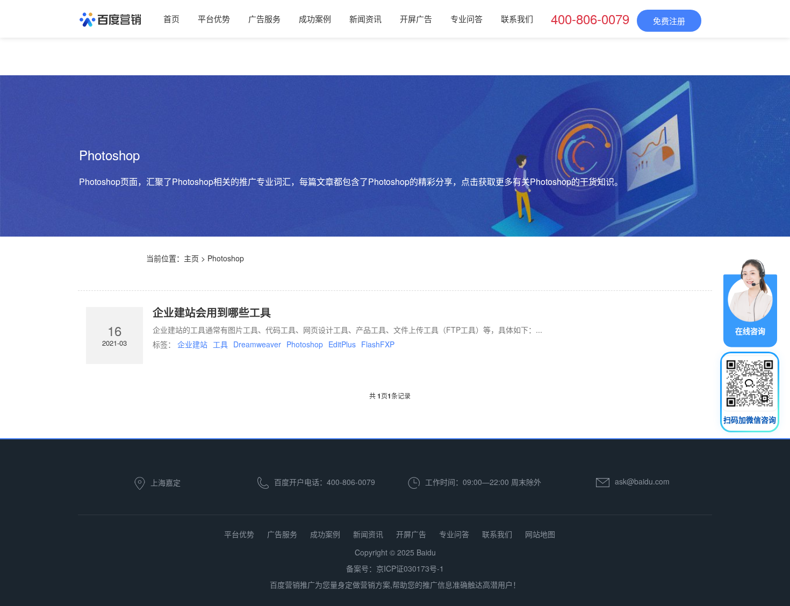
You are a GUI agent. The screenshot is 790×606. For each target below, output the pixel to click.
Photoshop (304, 344)
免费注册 (669, 20)
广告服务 (264, 18)
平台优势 (214, 18)
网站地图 (540, 534)
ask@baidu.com (642, 481)
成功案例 (315, 18)
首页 (171, 18)
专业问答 (466, 18)
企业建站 (192, 344)
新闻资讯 (365, 18)
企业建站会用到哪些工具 (212, 312)
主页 (191, 258)
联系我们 (517, 18)
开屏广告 (416, 18)
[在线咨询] (750, 301)
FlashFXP (377, 344)
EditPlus (342, 344)
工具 (220, 344)
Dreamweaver (257, 344)
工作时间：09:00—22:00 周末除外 (483, 481)
